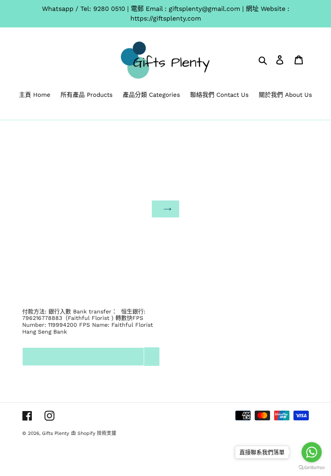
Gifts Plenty (55, 433)
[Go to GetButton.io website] (312, 467)
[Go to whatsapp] (312, 452)
